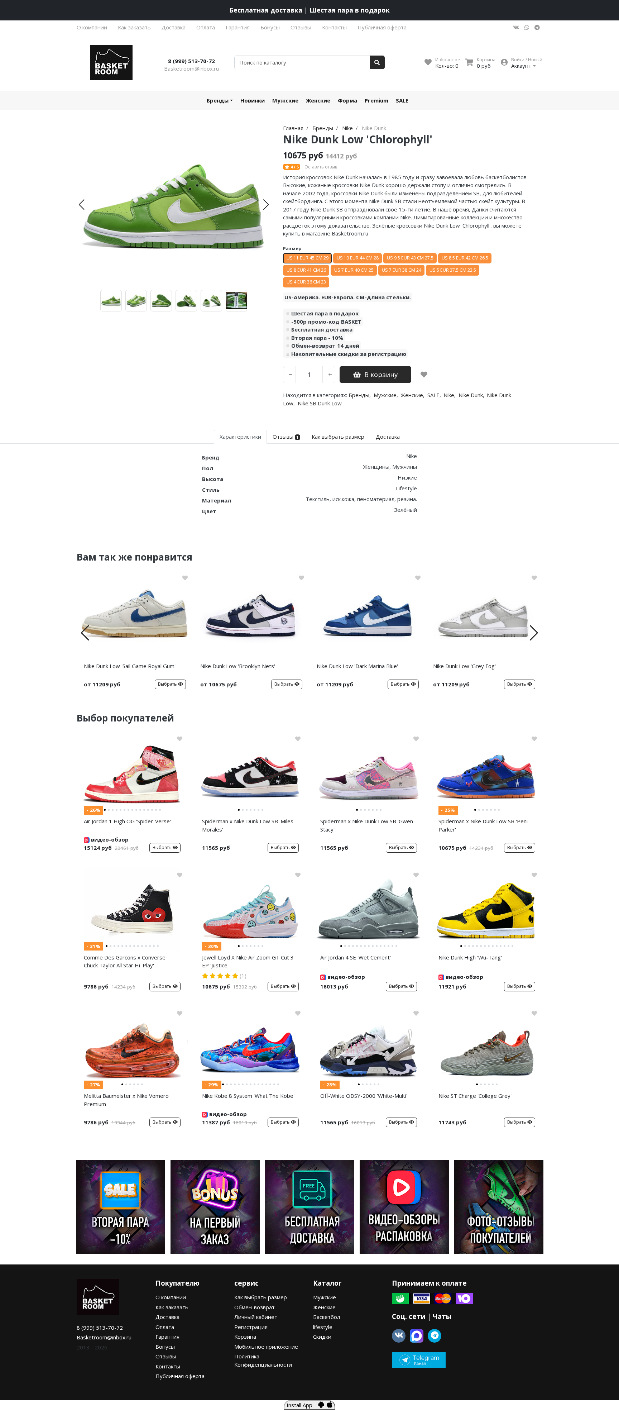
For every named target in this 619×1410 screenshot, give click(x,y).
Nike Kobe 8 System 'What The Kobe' (248, 1095)
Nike (448, 395)
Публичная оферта (382, 27)
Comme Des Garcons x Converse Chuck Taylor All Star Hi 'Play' (124, 961)
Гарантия (238, 27)
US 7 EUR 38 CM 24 (401, 270)
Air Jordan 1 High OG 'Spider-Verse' (127, 821)
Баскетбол (326, 1316)
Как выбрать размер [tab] (338, 436)
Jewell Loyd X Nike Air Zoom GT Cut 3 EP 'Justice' (248, 961)
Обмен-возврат (254, 1307)
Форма (347, 100)
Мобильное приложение (266, 1346)
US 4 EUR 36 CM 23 (306, 282)
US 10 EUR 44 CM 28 (358, 258)
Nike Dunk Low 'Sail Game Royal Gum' (130, 666)
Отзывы (301, 27)
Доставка (174, 27)
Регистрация (251, 1326)
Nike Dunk (471, 395)
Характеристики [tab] (240, 436)
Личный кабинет (255, 1316)
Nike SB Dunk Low (320, 403)
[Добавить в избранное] (424, 374)
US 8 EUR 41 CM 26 (306, 270)
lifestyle (322, 1326)
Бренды (218, 100)
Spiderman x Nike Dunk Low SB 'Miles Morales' (247, 825)
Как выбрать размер (260, 1297)
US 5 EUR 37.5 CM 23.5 (453, 270)
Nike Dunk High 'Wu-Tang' (470, 957)
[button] (81, 205)
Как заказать (134, 27)
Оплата (205, 27)
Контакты (334, 27)
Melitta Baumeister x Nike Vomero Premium (126, 1099)
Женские (318, 100)
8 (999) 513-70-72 (191, 61)
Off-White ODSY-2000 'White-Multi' (363, 1095)
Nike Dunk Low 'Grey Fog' (464, 666)
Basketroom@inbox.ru (191, 68)
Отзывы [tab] (286, 436)
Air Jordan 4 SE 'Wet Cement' (355, 957)
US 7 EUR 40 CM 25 (354, 270)
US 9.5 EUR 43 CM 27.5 (410, 258)
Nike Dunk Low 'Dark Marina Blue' (357, 666)
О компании (92, 27)
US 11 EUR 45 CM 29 (307, 258)
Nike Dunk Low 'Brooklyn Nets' (237, 666)
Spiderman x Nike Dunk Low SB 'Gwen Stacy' (366, 825)
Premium (376, 100)
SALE (402, 100)
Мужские (285, 100)
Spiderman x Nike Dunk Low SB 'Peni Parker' (483, 825)
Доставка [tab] (388, 436)
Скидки (322, 1336)
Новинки (252, 100)
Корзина (245, 1336)
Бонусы (270, 27)
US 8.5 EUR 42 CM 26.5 (465, 258)
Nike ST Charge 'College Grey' (475, 1095)
